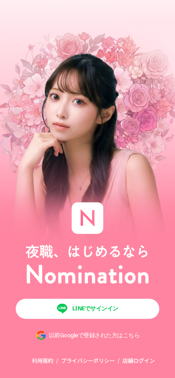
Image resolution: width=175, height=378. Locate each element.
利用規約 (42, 360)
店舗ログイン (138, 360)
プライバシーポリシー (88, 360)
